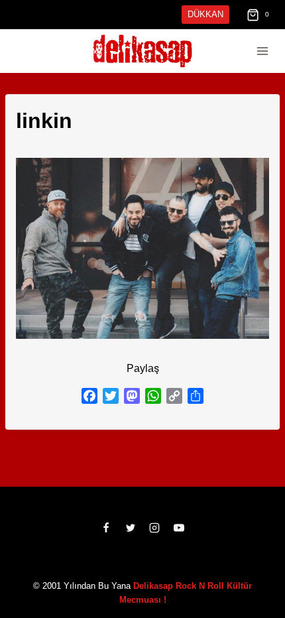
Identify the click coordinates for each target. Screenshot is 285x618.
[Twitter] (130, 541)
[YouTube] (179, 541)
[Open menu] (262, 51)
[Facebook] (106, 541)
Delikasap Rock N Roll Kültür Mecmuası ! (189, 600)
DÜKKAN (206, 14)
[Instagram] (154, 541)
